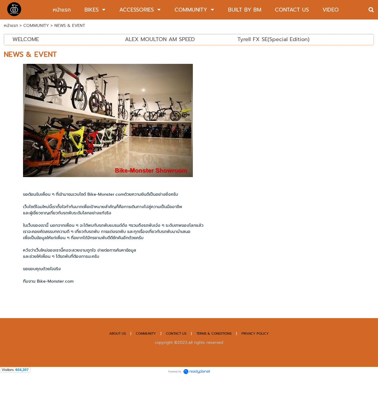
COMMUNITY (36, 25)
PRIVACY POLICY (255, 333)
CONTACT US (177, 333)
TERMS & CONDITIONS (214, 333)
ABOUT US (117, 333)
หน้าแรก (11, 25)
